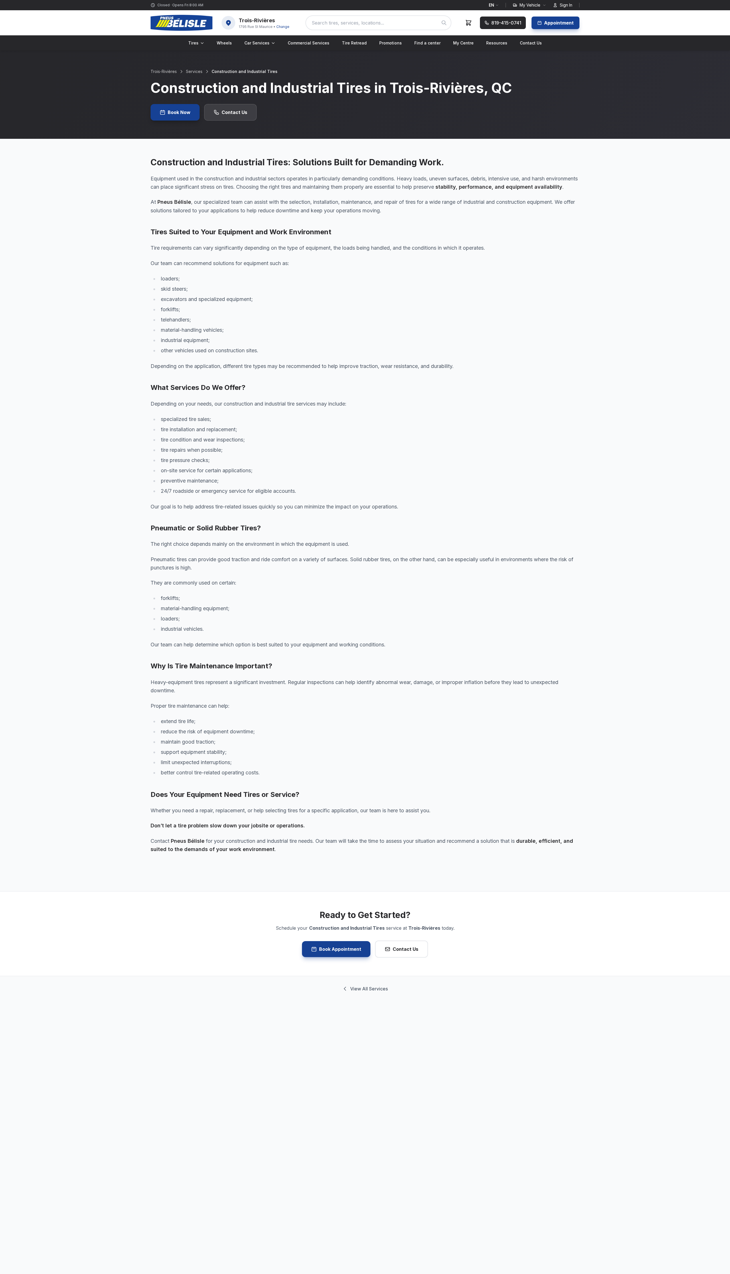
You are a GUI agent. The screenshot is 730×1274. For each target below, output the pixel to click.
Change (282, 27)
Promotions (390, 42)
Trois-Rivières (164, 71)
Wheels (224, 42)
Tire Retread (354, 42)
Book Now (179, 112)
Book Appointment (340, 949)
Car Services (256, 42)
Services (194, 71)
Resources (496, 42)
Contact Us (531, 42)
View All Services (369, 989)
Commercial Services (308, 42)
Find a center (427, 42)
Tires (193, 42)
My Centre (463, 42)
